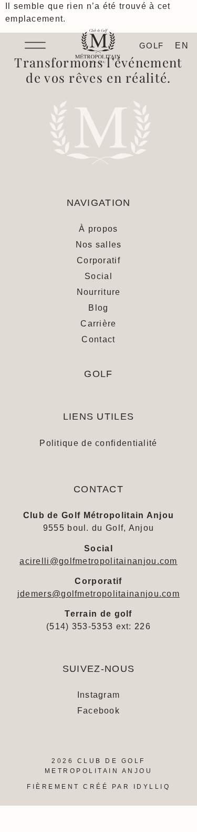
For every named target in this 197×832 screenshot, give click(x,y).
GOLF (98, 374)
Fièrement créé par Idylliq (98, 786)
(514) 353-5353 (79, 626)
